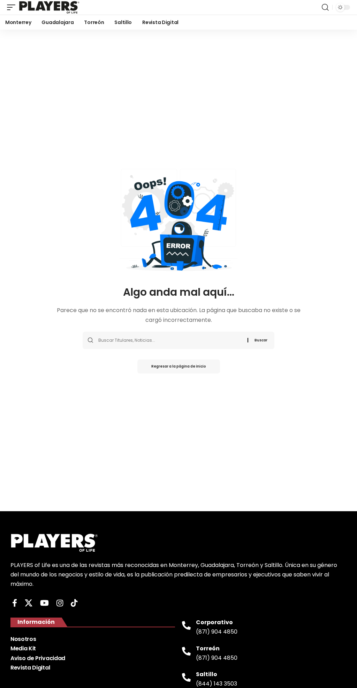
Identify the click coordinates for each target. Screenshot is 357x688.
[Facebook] (14, 603)
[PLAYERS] (49, 7)
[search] (325, 7)
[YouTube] (44, 603)
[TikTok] (74, 603)
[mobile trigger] (13, 7)
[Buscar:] (170, 340)
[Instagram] (60, 603)
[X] (28, 603)
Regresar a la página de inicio (178, 366)
